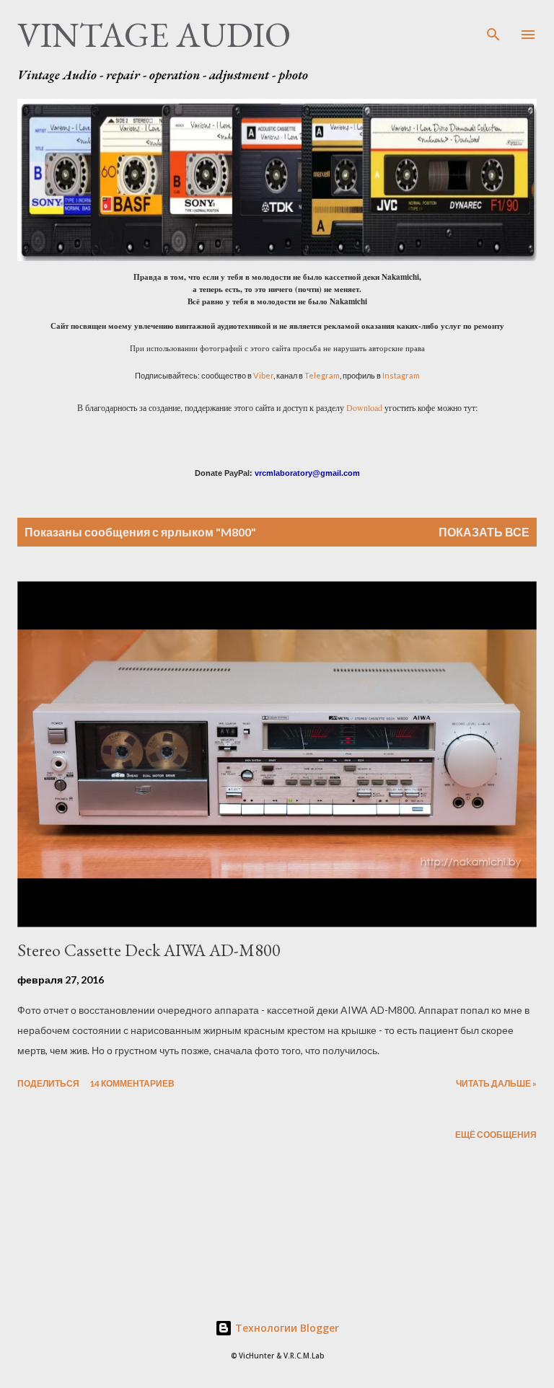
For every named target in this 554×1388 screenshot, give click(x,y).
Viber (263, 375)
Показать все (484, 532)
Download (364, 407)
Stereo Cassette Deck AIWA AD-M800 (149, 950)
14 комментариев (132, 1083)
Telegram (322, 375)
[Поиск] (493, 26)
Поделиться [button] (48, 1083)
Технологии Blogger (285, 1328)
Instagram (401, 375)
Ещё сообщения (496, 1134)
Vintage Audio (154, 34)
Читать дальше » (496, 1083)
